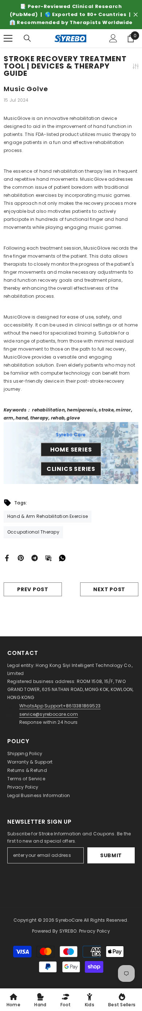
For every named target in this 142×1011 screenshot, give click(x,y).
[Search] (27, 38)
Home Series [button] (71, 449)
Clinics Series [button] (71, 469)
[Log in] (113, 38)
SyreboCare (69, 920)
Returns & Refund (27, 770)
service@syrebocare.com (48, 714)
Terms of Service (26, 779)
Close (135, 14)
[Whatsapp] (62, 557)
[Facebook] (7, 557)
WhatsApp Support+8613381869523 (59, 706)
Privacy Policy (22, 787)
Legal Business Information (38, 795)
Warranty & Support (29, 762)
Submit (111, 855)
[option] (71, 14)
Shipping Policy (25, 753)
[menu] (8, 38)
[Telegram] (34, 557)
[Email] (48, 557)
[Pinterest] (20, 557)
